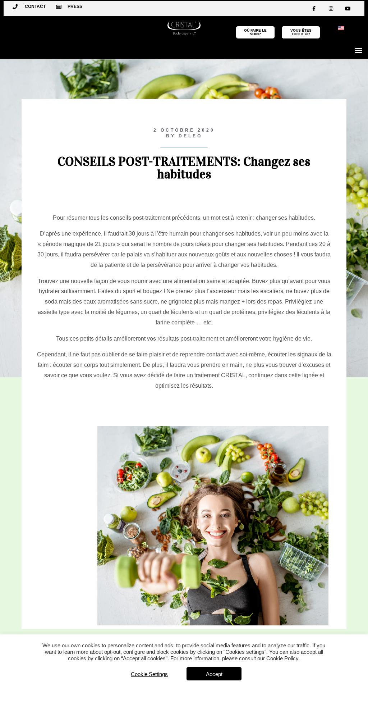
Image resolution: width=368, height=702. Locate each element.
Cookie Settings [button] (149, 674)
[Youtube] (347, 8)
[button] (358, 50)
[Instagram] (331, 8)
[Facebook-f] (314, 8)
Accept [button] (214, 674)
